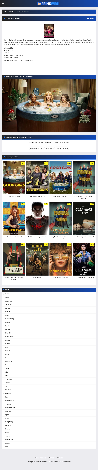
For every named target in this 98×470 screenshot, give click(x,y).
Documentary (9, 319)
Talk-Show (8, 379)
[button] (49, 105)
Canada (8, 411)
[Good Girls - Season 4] (14, 177)
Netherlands (9, 439)
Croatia (7, 432)
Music (7, 347)
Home (5, 12)
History (7, 340)
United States (13, 58)
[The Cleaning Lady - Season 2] (84, 259)
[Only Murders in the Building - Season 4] (60, 218)
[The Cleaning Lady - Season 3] (84, 218)
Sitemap (60, 458)
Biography (8, 308)
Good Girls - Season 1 (60, 196)
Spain (7, 415)
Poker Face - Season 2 (14, 237)
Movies (11, 12)
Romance (8, 365)
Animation (8, 304)
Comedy (10, 55)
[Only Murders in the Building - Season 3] (14, 259)
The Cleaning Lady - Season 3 (84, 237)
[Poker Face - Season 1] (60, 259)
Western (8, 390)
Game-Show (9, 336)
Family (7, 326)
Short (7, 372)
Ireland (7, 443)
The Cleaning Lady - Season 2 (84, 278)
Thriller (7, 383)
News (7, 358)
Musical (7, 351)
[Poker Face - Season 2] (14, 218)
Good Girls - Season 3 (37, 196)
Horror (7, 344)
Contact (51, 458)
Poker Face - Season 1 (60, 278)
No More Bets (37, 278)
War (6, 386)
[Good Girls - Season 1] (60, 177)
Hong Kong (9, 422)
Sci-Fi (7, 368)
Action (7, 297)
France (7, 429)
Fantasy (8, 329)
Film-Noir (8, 333)
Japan (7, 418)
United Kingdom (10, 407)
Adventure (8, 301)
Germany (8, 404)
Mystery (7, 354)
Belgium (8, 425)
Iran (6, 447)
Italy (6, 397)
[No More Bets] (37, 259)
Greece (7, 436)
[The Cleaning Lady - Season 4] (37, 218)
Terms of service (40, 458)
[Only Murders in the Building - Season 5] (84, 177)
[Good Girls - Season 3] (37, 177)
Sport (7, 376)
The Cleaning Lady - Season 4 (37, 237)
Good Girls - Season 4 (14, 196)
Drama (21, 55)
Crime (16, 55)
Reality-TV (8, 361)
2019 (12, 48)
